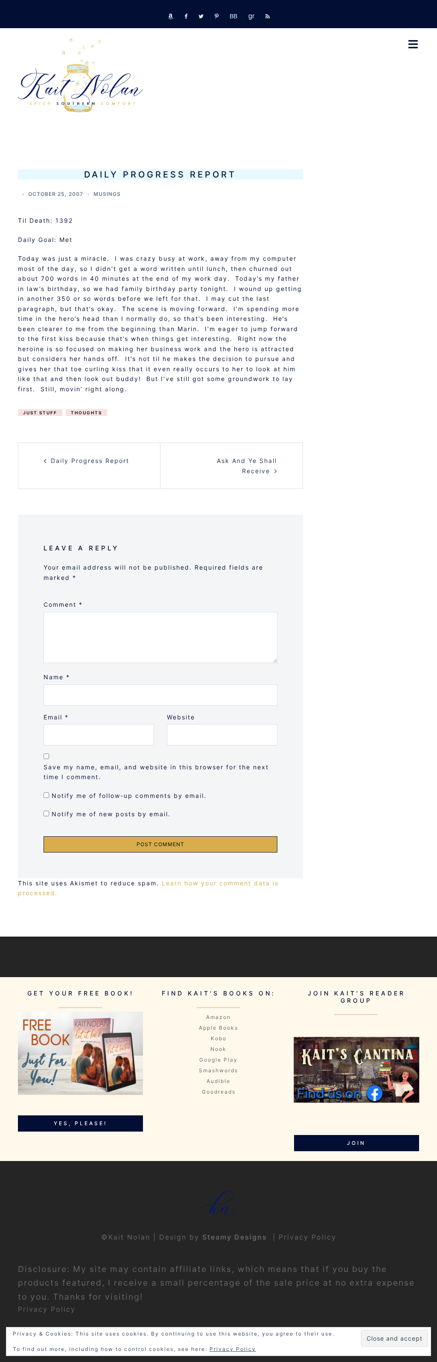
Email (56, 717)
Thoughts (86, 412)
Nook (218, 1049)
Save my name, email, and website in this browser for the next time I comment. (156, 772)
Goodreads (219, 1091)
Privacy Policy (307, 1237)
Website (181, 717)
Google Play (218, 1059)
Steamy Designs (236, 1237)
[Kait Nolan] (80, 75)
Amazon (218, 1017)
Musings (107, 194)
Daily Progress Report (90, 460)
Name (57, 677)
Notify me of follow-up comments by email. (129, 795)
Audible (218, 1081)
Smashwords (218, 1070)
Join (356, 1143)
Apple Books (218, 1027)
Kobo (219, 1038)
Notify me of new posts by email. (111, 814)
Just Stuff (40, 412)
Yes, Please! (81, 1123)
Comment (63, 604)
